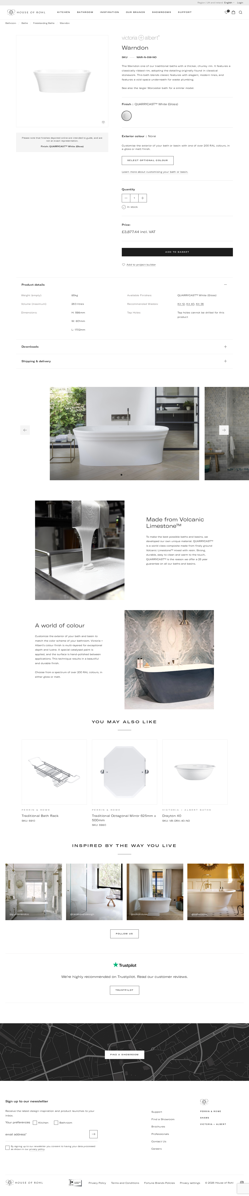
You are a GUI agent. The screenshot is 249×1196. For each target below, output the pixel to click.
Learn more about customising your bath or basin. (155, 171)
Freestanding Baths (43, 23)
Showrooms (161, 12)
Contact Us (158, 1141)
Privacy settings (190, 1182)
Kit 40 (190, 303)
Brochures (158, 1126)
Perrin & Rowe (210, 1111)
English (228, 2)
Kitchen (63, 12)
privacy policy (36, 1149)
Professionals (160, 1134)
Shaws (204, 1118)
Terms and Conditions (125, 1182)
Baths (25, 23)
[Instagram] (242, 1182)
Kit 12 (181, 303)
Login (240, 2)
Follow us (124, 934)
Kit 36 (200, 303)
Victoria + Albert (213, 1124)
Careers (156, 1148)
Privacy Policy (97, 1182)
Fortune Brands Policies (159, 1182)
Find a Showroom (162, 1119)
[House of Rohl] (222, 1102)
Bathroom (85, 12)
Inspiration (109, 12)
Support (185, 12)
